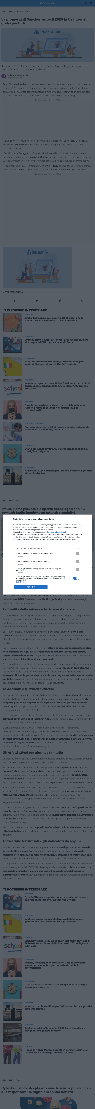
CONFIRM (31, 587)
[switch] (76, 553)
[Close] (87, 519)
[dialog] (47, 554)
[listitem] (47, 548)
